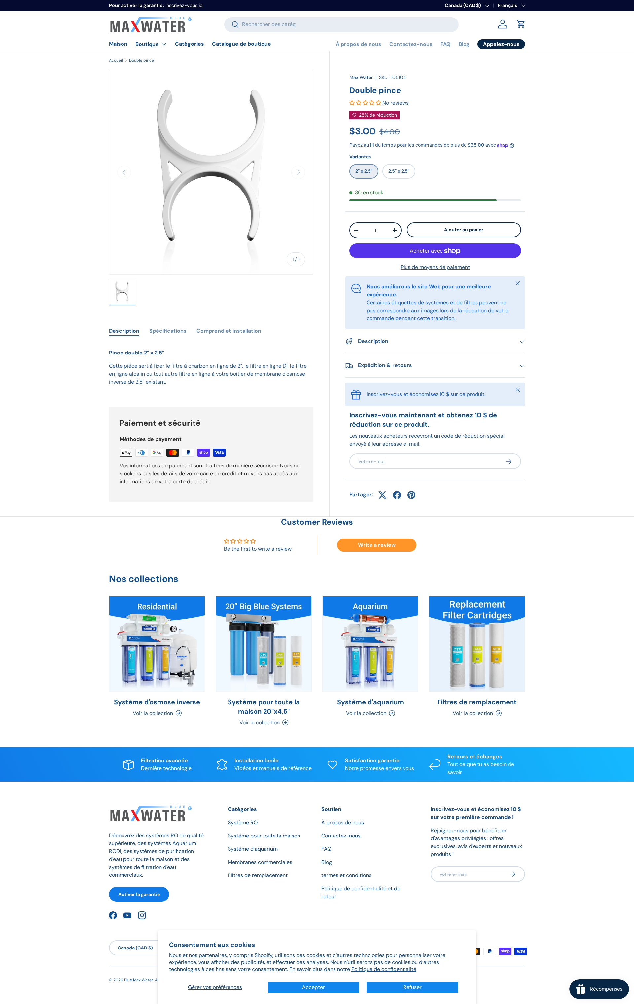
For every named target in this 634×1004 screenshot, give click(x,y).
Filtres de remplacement (477, 702)
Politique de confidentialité (383, 969)
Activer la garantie (139, 894)
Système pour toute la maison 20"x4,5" (264, 707)
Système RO (243, 822)
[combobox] (341, 24)
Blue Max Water (138, 980)
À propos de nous (358, 44)
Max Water (361, 77)
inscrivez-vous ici (184, 5)
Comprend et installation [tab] (228, 330)
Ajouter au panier (463, 230)
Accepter (313, 987)
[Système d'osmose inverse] (157, 644)
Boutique (147, 44)
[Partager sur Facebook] (397, 495)
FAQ (445, 44)
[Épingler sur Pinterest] (411, 495)
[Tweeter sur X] (382, 495)
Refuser (412, 987)
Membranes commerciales (260, 862)
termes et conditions (346, 875)
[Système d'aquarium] (370, 644)
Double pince (141, 60)
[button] (521, 24)
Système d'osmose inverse (157, 702)
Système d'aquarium (370, 702)
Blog (464, 44)
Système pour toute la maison (264, 835)
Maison (118, 43)
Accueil (116, 60)
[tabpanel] (211, 367)
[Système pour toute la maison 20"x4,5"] (263, 644)
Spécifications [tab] (168, 330)
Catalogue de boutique (241, 43)
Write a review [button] (377, 544)
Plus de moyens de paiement (435, 267)
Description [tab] (124, 330)
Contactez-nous (411, 44)
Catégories (189, 43)
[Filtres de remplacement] (477, 644)
